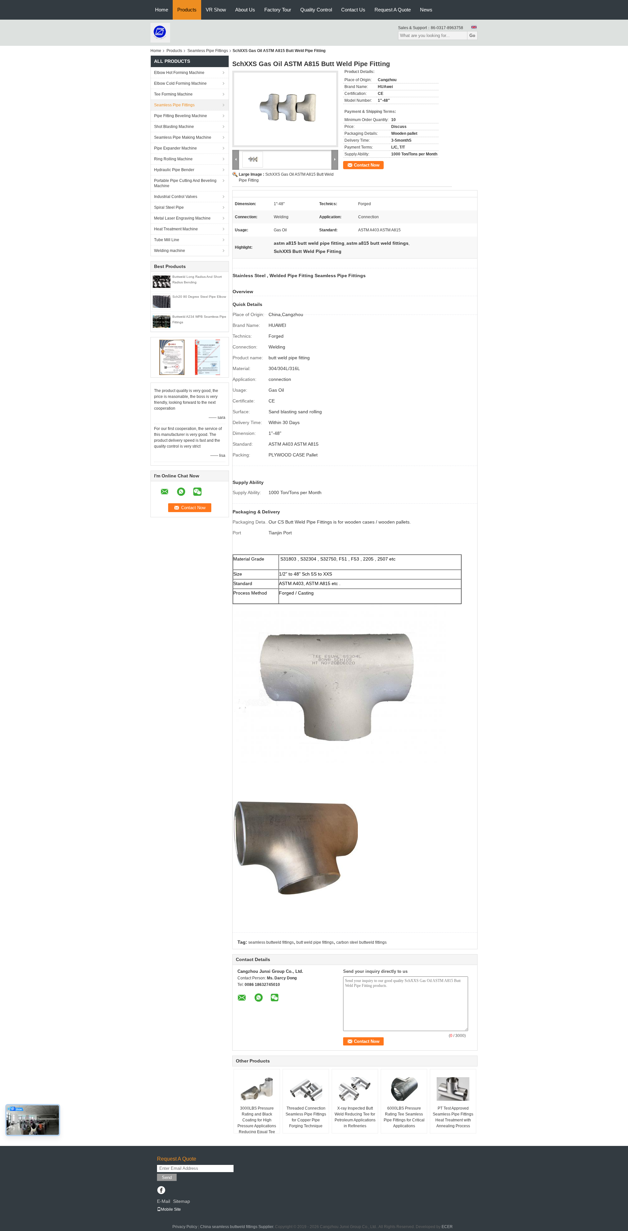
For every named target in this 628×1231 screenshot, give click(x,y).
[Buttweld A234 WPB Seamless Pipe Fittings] (161, 321)
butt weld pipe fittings (315, 942)
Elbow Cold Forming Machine (180, 83)
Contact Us (353, 9)
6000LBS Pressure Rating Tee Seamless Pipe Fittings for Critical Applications (404, 1117)
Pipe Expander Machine (175, 148)
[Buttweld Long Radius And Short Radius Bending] (161, 281)
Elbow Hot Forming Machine (179, 72)
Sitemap (181, 1201)
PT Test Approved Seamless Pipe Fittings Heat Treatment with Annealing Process (453, 1117)
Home (161, 9)
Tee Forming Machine (173, 94)
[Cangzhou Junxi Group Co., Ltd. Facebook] (161, 1191)
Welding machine (169, 250)
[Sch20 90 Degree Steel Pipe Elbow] (161, 301)
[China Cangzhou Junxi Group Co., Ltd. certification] (172, 357)
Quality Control (316, 9)
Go (472, 35)
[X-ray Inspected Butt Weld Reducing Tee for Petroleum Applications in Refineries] (355, 1089)
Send (167, 1177)
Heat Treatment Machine (176, 229)
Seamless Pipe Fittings (207, 50)
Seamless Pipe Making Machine (182, 137)
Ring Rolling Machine (173, 159)
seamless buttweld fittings (271, 942)
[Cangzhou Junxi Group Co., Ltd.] (160, 32)
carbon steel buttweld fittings (361, 942)
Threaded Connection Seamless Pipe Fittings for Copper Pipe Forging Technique (306, 1117)
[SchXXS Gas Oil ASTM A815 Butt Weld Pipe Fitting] (285, 109)
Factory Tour (277, 9)
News (426, 9)
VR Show (216, 9)
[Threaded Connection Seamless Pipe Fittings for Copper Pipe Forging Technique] (306, 1089)
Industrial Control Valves (175, 196)
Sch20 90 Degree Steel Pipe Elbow (199, 296)
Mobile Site (171, 1209)
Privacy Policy (184, 1226)
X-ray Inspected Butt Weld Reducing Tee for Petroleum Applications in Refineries (355, 1117)
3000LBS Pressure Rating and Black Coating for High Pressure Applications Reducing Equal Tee (256, 1120)
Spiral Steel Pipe (169, 207)
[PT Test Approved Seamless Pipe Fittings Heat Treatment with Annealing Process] (453, 1089)
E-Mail (163, 1201)
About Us (245, 9)
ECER (447, 1226)
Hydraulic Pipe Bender (174, 170)
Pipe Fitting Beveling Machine (180, 116)
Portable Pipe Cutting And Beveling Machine (185, 183)
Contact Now (366, 165)
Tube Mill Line (166, 240)
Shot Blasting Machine (174, 126)
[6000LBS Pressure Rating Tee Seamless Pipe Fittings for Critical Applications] (404, 1089)
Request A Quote (393, 9)
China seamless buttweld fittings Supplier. (237, 1226)
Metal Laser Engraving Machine (182, 218)
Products (187, 9)
